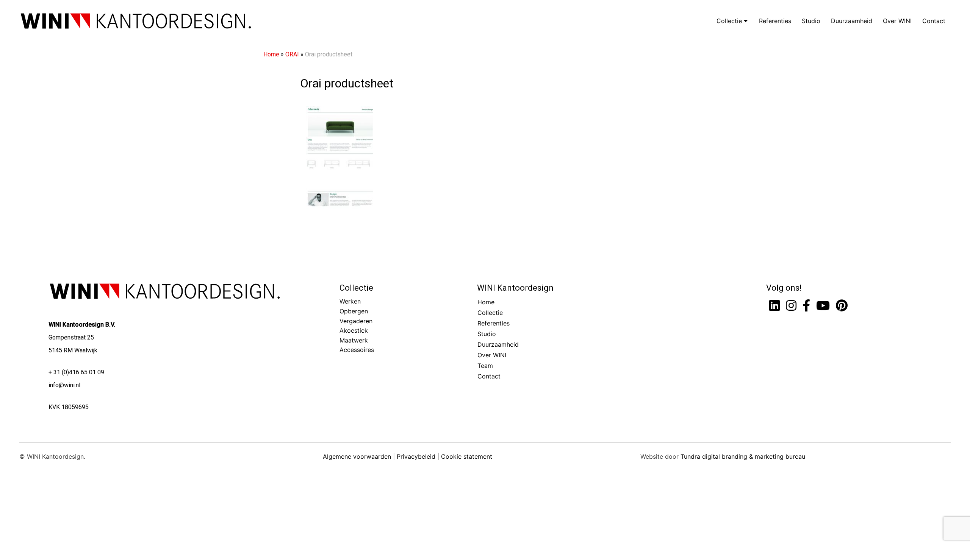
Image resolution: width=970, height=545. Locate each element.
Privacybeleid (416, 456)
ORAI (292, 54)
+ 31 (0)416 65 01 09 (76, 372)
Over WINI (897, 21)
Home (271, 54)
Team (485, 365)
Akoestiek (354, 330)
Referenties (775, 21)
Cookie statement (466, 456)
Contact (933, 21)
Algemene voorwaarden (357, 456)
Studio (811, 21)
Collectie (730, 21)
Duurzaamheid (851, 21)
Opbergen (354, 311)
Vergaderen (356, 321)
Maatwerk (354, 340)
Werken (350, 301)
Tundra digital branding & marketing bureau (743, 456)
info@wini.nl (64, 385)
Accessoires (357, 349)
